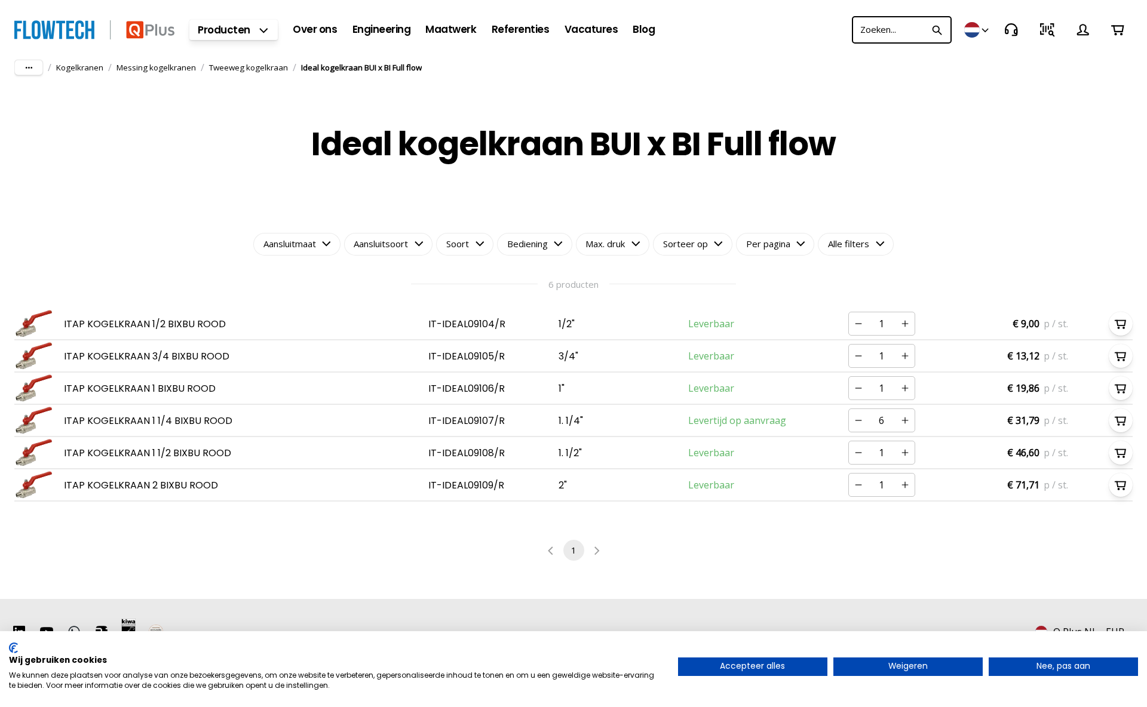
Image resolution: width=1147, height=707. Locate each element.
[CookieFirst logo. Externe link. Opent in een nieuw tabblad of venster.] (13, 648)
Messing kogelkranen (156, 67)
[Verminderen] (858, 324)
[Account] (1083, 30)
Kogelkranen (79, 67)
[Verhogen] (905, 324)
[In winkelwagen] (1121, 324)
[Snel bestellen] (1047, 30)
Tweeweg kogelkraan (248, 67)
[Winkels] (977, 30)
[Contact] (1011, 30)
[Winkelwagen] (1118, 30)
